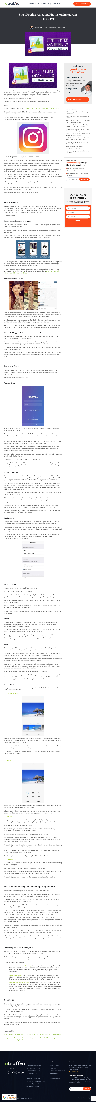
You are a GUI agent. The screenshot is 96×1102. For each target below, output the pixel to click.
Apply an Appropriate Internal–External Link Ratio (77, 151)
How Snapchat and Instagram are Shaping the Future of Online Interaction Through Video (32, 1034)
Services (31, 4)
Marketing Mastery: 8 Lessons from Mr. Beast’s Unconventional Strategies (77, 138)
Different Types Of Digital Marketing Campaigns (77, 112)
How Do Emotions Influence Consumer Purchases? (77, 143)
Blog (49, 4)
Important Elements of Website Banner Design (77, 117)
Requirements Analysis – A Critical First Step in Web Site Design (77, 130)
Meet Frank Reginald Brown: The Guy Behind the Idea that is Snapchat (77, 125)
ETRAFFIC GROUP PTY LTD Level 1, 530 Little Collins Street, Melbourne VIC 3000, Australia (80, 1067)
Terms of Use (77, 1098)
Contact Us (56, 4)
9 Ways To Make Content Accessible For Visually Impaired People (78, 134)
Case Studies (41, 4)
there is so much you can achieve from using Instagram (42, 108)
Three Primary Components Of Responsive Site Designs (75, 147)
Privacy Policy (86, 1098)
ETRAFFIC (29, 1098)
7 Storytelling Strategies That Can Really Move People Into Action (78, 121)
